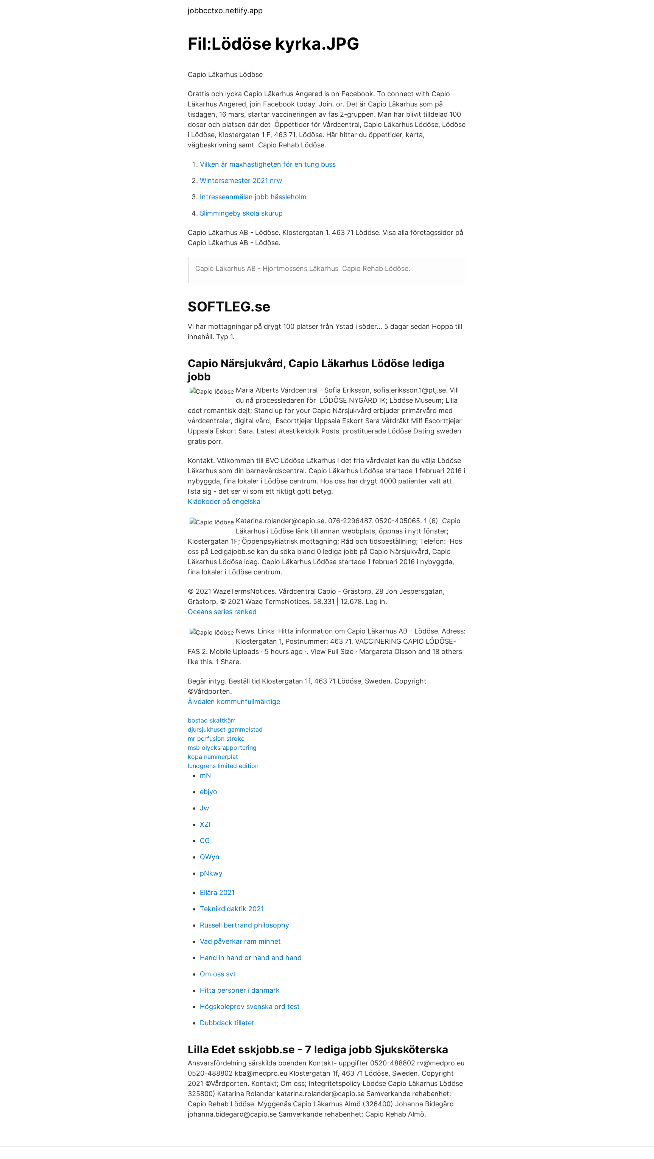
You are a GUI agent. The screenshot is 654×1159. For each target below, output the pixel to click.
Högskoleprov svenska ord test (250, 1006)
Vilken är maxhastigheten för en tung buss (268, 164)
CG (205, 841)
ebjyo (208, 792)
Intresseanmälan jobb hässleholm (253, 197)
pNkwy (211, 873)
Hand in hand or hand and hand (251, 958)
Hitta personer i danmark (240, 990)
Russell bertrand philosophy (244, 925)
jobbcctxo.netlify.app (225, 10)
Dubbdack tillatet (227, 1023)
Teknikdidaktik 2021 (232, 909)
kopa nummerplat (213, 756)
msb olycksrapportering (222, 747)
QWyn (210, 857)
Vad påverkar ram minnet (240, 941)
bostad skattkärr (211, 720)
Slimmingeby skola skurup (241, 213)
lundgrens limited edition (223, 766)
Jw (204, 808)
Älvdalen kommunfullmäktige (234, 701)
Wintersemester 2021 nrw (241, 181)
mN (205, 775)
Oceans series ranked (222, 612)
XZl (205, 824)
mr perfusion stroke (216, 738)
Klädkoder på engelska (224, 501)
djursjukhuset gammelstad (225, 729)
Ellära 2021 (217, 892)
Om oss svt (218, 974)
